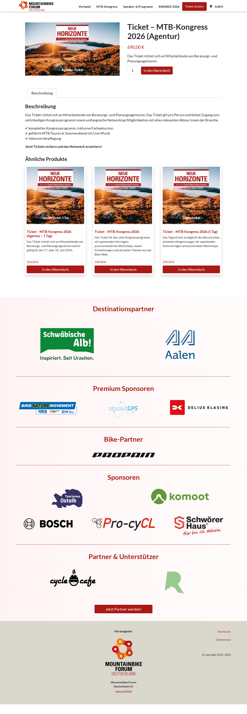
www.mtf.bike (123, 691)
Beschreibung (42, 93)
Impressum (224, 631)
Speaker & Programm (138, 6)
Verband (85, 6)
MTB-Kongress (107, 6)
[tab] (42, 93)
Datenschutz (223, 639)
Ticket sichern (194, 6)
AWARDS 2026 (168, 6)
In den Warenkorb (157, 70)
